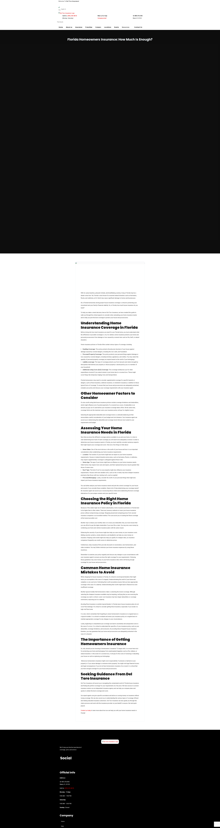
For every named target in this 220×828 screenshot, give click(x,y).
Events (116, 27)
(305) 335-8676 (72, 16)
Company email (102, 18)
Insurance (78, 27)
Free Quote (60, 22)
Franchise (88, 27)
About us (69, 27)
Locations (107, 27)
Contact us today (86, 710)
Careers (98, 27)
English (63, 9)
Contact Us (138, 27)
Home (61, 27)
